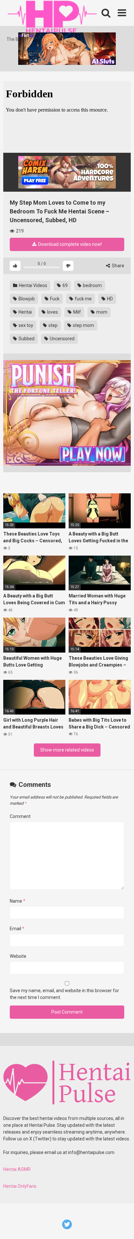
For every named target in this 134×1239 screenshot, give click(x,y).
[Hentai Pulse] (52, 18)
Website (18, 956)
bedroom (92, 285)
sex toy (25, 325)
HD (109, 298)
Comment (20, 816)
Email (17, 928)
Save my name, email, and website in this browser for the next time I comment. (64, 994)
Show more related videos (67, 749)
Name (17, 901)
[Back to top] (122, 1226)
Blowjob (26, 298)
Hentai (25, 312)
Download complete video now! (69, 244)
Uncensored (61, 338)
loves (52, 312)
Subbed (26, 338)
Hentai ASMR (17, 1169)
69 (64, 285)
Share (117, 265)
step (52, 325)
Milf (76, 312)
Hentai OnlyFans (19, 1186)
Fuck (54, 298)
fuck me (83, 298)
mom (101, 312)
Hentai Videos (32, 285)
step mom (83, 325)
